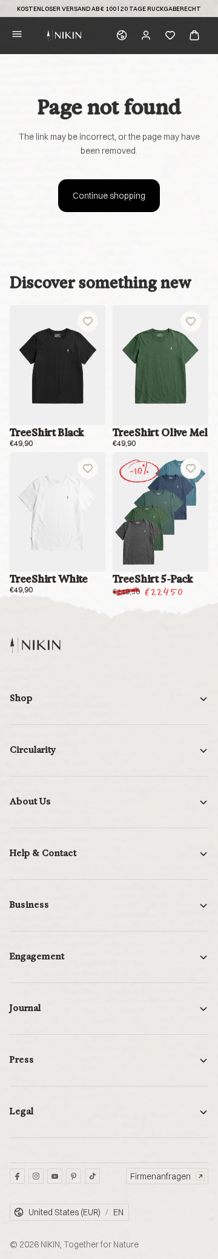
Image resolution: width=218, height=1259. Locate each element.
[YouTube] (54, 1176)
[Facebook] (17, 1176)
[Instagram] (36, 1176)
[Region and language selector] (121, 35)
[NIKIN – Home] (35, 645)
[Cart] (194, 35)
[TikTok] (92, 1176)
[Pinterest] (73, 1176)
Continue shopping (109, 195)
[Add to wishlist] (88, 321)
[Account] (146, 35)
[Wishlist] (170, 35)
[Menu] (17, 35)
